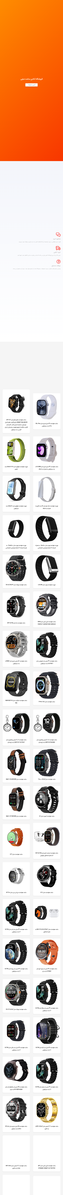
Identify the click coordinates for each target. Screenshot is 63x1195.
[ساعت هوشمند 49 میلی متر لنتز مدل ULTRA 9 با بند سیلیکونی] (16, 900)
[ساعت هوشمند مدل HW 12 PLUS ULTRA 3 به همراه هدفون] (47, 900)
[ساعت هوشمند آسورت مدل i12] (47, 787)
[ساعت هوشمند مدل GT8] (47, 863)
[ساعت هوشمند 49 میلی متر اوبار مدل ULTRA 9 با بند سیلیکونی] (47, 1058)
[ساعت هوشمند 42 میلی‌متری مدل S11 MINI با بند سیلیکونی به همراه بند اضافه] (47, 437)
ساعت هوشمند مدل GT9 (16, 854)
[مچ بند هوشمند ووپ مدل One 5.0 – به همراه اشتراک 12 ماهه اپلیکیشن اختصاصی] (47, 516)
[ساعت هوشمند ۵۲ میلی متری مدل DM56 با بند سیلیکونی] (16, 632)
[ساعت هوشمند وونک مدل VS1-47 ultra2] (16, 980)
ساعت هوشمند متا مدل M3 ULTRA (16, 623)
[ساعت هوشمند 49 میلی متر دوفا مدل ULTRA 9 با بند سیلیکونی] (47, 979)
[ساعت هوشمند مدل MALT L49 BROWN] (16, 787)
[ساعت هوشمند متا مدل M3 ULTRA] (16, 594)
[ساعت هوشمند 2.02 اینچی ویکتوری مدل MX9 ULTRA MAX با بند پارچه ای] (47, 710)
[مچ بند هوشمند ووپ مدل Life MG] (47, 555)
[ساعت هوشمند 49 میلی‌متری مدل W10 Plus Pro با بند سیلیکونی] (47, 394)
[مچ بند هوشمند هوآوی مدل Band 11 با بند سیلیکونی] (16, 477)
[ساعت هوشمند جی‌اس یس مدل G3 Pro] (16, 863)
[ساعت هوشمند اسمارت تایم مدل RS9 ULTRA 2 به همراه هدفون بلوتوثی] (47, 824)
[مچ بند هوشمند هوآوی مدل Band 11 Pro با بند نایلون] (16, 437)
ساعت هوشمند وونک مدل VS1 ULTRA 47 (16, 585)
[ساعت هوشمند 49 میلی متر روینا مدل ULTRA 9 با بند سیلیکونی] (16, 939)
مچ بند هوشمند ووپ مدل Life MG (47, 585)
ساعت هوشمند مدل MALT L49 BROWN (16, 816)
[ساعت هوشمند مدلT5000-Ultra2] (47, 750)
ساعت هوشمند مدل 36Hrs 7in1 (47, 702)
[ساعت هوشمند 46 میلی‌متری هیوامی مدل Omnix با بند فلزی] (16, 1176)
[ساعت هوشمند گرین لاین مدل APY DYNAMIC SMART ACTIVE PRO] (47, 1136)
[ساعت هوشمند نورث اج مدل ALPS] (47, 1177)
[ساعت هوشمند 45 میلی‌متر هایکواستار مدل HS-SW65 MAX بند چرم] (16, 1058)
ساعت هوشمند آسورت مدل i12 (46, 816)
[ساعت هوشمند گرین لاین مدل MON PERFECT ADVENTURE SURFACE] (47, 592)
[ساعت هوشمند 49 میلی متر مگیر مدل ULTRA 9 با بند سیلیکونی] (16, 1018)
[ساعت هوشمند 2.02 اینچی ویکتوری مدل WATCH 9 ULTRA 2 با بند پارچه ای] (16, 710)
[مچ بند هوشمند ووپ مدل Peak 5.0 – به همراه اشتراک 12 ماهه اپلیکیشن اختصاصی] (16, 516)
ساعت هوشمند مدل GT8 (46, 892)
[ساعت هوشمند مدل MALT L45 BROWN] (16, 750)
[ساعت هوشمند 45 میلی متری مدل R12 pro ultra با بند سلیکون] (16, 1097)
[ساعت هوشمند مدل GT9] (16, 825)
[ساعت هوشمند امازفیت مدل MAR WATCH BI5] (16, 671)
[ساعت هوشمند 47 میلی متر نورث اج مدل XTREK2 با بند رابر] (47, 939)
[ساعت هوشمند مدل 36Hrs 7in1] (47, 672)
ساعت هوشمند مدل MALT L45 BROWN (16, 779)
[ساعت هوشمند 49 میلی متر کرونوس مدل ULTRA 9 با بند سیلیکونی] (47, 632)
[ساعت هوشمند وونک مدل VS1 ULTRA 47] (16, 555)
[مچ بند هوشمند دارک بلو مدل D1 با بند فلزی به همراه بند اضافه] (47, 477)
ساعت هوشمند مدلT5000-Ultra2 (46, 779)
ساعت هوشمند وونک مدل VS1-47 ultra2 (16, 1009)
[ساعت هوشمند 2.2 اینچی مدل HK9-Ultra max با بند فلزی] (16, 1136)
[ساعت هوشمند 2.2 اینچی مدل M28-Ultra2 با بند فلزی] (47, 1097)
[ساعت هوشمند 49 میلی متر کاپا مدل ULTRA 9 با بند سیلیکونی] (47, 1018)
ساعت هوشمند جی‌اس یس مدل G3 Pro (16, 892)
